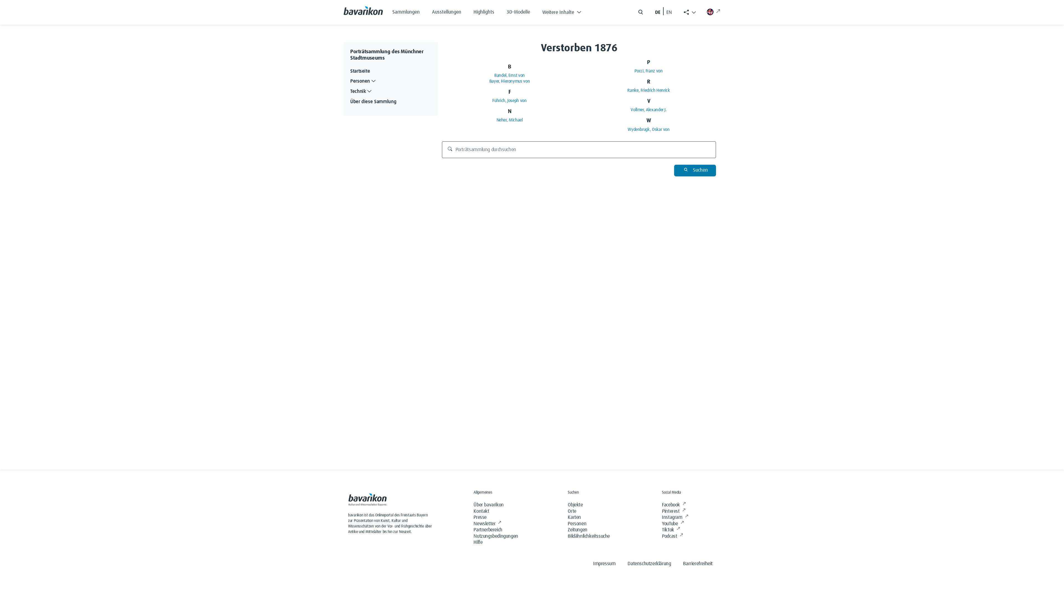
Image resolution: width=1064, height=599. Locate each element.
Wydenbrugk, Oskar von (648, 129)
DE (657, 12)
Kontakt (481, 511)
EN (669, 12)
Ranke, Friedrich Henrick (648, 90)
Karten (574, 517)
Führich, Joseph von (509, 100)
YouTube (670, 523)
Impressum (604, 563)
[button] (566, 11)
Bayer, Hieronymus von (509, 81)
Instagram (672, 517)
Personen (577, 523)
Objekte (575, 504)
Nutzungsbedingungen (496, 536)
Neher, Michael (510, 120)
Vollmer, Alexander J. (648, 110)
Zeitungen (577, 529)
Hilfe (478, 542)
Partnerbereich (488, 529)
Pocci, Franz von (649, 71)
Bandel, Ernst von (509, 75)
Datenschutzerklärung (649, 563)
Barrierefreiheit (698, 563)
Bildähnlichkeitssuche (589, 536)
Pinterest (670, 511)
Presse (480, 517)
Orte (572, 511)
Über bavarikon (488, 504)
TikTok (668, 529)
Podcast (669, 536)
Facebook (671, 504)
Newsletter (484, 523)
